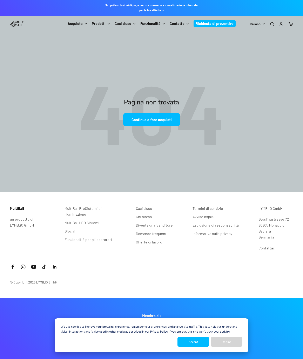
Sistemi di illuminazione (83, 211)
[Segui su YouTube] (33, 267)
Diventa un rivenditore (154, 225)
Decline (226, 342)
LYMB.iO (16, 225)
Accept (193, 342)
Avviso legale (203, 216)
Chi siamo (144, 216)
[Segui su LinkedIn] (55, 267)
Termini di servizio (208, 208)
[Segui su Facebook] (12, 267)
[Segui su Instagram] (23, 267)
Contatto (177, 23)
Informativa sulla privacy (212, 233)
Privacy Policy (158, 331)
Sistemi (82, 222)
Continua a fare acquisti (152, 119)
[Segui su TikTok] (44, 267)
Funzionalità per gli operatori (88, 239)
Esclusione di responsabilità (216, 225)
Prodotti (99, 23)
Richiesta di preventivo (215, 23)
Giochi (70, 231)
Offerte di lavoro (149, 242)
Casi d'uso (123, 23)
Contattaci (267, 248)
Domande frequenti (152, 233)
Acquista (75, 23)
